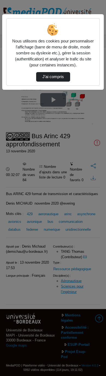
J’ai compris (53, 77)
